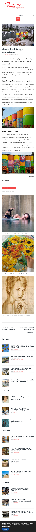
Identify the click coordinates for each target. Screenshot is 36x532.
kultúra (5, 188)
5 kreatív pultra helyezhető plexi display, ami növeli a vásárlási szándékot (20, 489)
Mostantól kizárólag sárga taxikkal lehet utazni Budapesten (27, 329)
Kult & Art (7, 54)
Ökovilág (5, 339)
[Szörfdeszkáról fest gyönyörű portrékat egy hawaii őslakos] (19, 232)
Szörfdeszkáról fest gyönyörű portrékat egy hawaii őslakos (16, 233)
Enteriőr (16, 359)
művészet (12, 188)
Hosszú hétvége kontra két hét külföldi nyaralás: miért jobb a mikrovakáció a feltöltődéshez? (20, 410)
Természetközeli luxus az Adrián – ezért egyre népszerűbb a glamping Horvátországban (21, 450)
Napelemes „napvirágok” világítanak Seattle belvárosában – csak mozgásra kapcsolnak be (22, 346)
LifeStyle (5, 390)
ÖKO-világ (16, 349)
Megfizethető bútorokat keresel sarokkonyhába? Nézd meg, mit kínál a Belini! (22, 513)
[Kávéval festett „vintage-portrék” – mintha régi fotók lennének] (19, 313)
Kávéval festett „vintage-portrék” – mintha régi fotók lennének (16, 315)
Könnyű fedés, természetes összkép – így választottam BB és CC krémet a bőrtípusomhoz (22, 398)
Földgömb (6, 430)
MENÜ (18, 19)
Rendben (5, 529)
